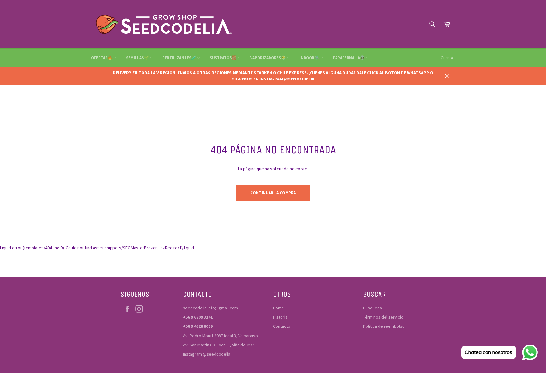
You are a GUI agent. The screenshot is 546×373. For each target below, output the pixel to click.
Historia (280, 317)
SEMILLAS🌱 (138, 57)
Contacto (281, 326)
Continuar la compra (273, 193)
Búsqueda (372, 308)
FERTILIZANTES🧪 (179, 57)
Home (278, 308)
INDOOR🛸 (310, 57)
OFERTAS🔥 (102, 57)
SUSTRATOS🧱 (224, 57)
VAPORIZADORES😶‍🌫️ (268, 57)
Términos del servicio (383, 317)
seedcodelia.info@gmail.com (210, 308)
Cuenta (447, 57)
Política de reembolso (384, 326)
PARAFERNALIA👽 (349, 57)
